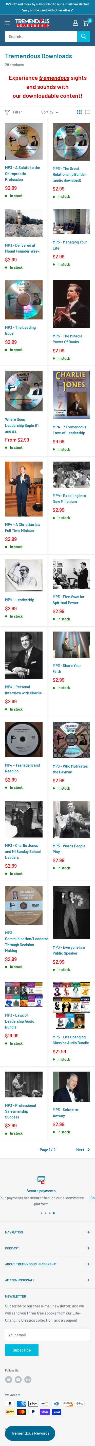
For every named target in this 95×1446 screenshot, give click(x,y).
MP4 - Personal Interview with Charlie (23, 689)
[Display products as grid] (79, 112)
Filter (17, 112)
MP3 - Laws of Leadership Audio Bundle (19, 1021)
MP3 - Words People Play (69, 849)
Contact (8, 1197)
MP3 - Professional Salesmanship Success (20, 1111)
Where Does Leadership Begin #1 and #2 (22, 425)
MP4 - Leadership (19, 599)
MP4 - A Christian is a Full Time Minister (22, 527)
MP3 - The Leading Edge (20, 330)
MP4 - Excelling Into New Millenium (69, 498)
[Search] (83, 36)
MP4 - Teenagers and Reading (22, 768)
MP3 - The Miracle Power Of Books (67, 339)
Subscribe (22, 1349)
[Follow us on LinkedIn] (27, 1379)
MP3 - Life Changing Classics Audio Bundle (71, 1040)
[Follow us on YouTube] (18, 1379)
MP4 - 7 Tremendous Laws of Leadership (69, 430)
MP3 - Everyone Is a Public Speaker (69, 950)
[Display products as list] (87, 112)
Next (80, 1149)
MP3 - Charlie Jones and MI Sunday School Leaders (23, 851)
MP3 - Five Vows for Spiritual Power (69, 599)
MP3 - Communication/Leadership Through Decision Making (24, 941)
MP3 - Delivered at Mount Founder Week (22, 248)
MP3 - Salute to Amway (65, 1112)
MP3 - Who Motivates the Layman (70, 769)
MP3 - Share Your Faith (67, 668)
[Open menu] (7, 23)
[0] (86, 23)
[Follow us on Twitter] (8, 1379)
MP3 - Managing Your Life (70, 245)
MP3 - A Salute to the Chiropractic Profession (22, 173)
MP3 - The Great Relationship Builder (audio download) (69, 174)
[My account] (75, 23)
